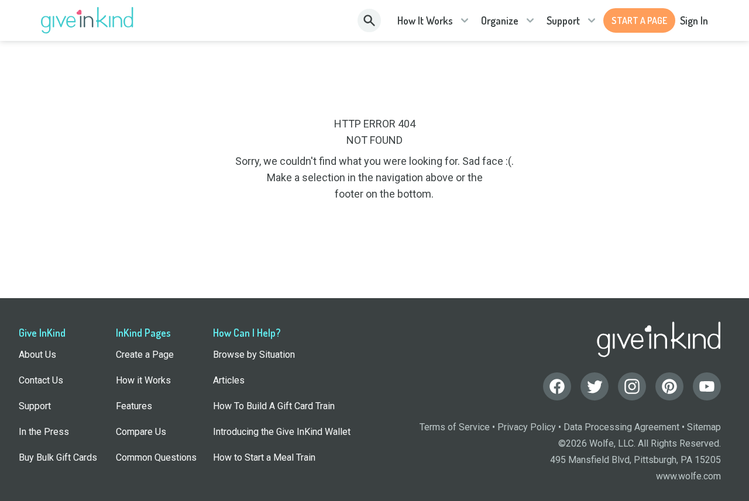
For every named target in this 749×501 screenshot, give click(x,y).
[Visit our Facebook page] (557, 386)
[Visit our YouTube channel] (707, 386)
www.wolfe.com (688, 476)
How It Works (425, 20)
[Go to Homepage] (87, 20)
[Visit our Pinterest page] (669, 386)
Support (563, 20)
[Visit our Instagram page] (632, 386)
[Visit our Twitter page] (594, 386)
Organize (499, 20)
